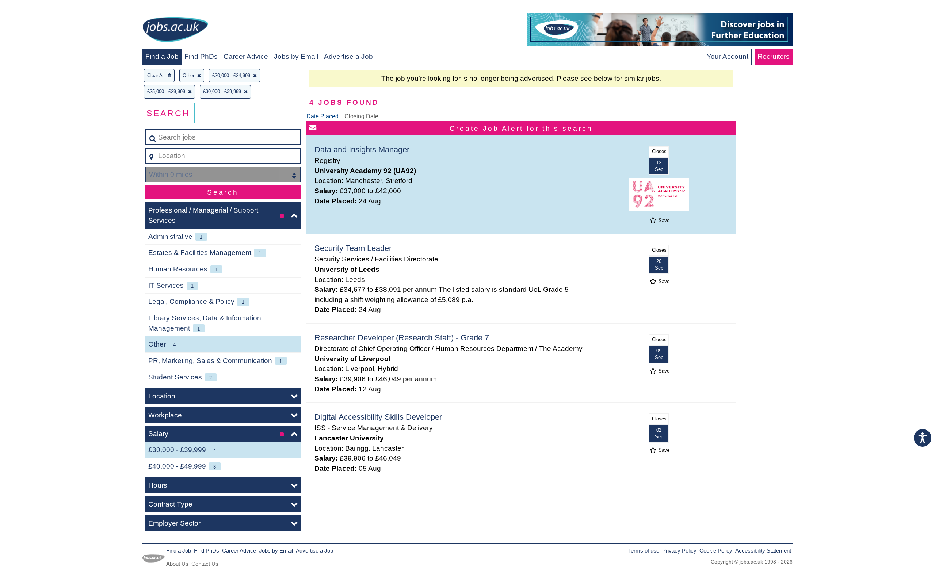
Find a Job (162, 56)
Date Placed (322, 116)
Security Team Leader (353, 248)
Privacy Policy (679, 550)
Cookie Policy (715, 550)
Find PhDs (201, 56)
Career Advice (246, 56)
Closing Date (361, 116)
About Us (177, 564)
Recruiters (773, 56)
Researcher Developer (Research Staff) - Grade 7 (401, 337)
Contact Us (204, 564)
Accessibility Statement (763, 550)
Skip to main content (35, 8)
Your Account (727, 56)
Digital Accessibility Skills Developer (378, 416)
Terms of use (643, 550)
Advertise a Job (348, 56)
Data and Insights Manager (361, 149)
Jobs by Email (296, 56)
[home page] (175, 31)
